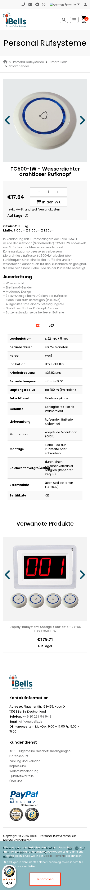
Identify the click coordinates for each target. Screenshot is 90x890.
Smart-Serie (59, 62)
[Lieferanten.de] (16, 814)
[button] (7, 120)
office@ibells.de (30, 721)
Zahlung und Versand (24, 761)
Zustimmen (45, 879)
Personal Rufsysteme (28, 62)
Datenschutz (18, 756)
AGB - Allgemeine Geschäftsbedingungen (40, 751)
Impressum (17, 766)
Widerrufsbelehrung (23, 771)
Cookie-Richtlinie (54, 856)
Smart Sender (19, 66)
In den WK (51, 202)
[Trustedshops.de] (32, 814)
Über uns (15, 781)
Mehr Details (63, 627)
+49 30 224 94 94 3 (37, 716)
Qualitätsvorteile (21, 776)
